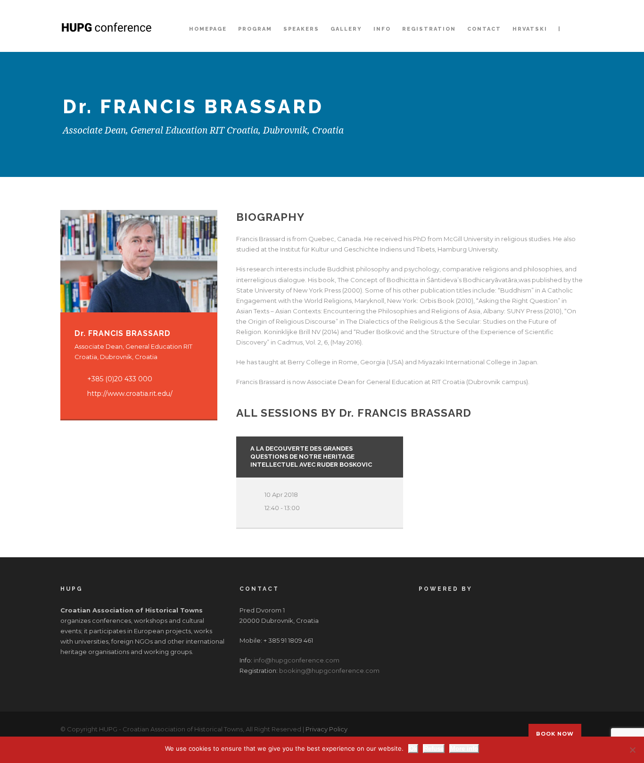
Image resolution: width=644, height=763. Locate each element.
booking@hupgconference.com (329, 670)
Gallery (346, 29)
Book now (555, 733)
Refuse (434, 748)
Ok (413, 748)
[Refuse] (632, 750)
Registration (429, 29)
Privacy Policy (326, 729)
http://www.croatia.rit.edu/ (130, 393)
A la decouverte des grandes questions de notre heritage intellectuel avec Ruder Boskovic (311, 456)
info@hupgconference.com (296, 660)
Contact (484, 29)
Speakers (301, 29)
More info (464, 748)
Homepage (208, 29)
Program (255, 29)
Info (382, 29)
